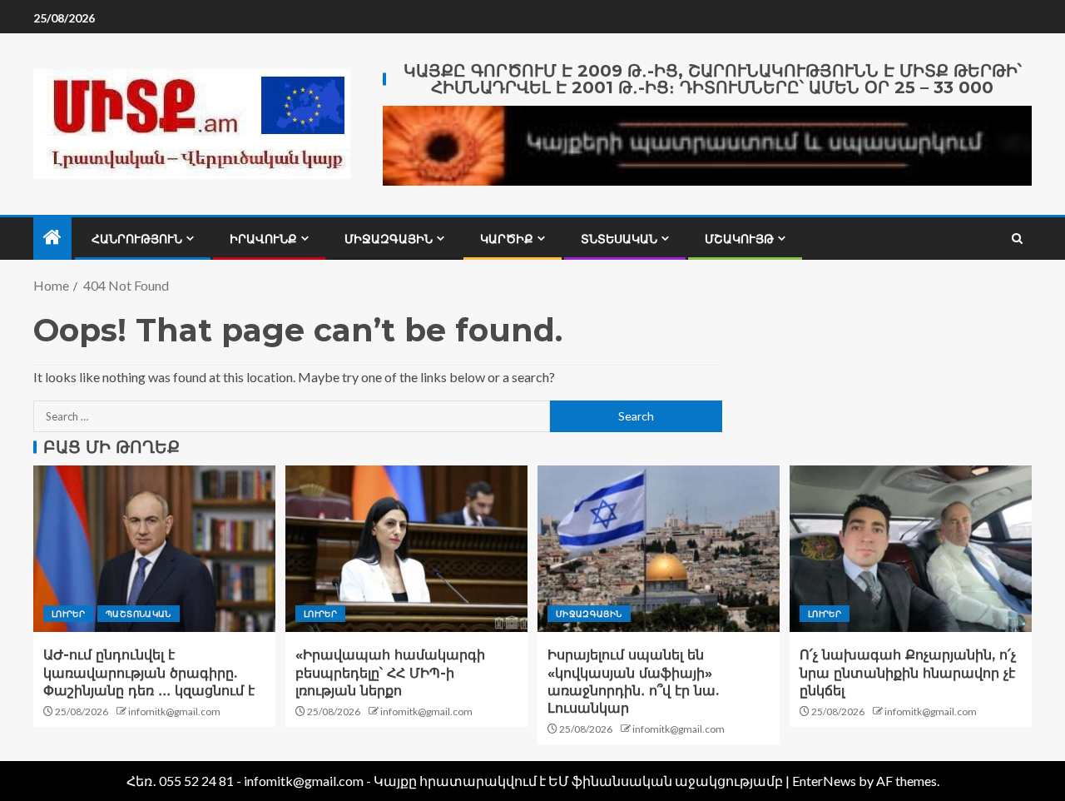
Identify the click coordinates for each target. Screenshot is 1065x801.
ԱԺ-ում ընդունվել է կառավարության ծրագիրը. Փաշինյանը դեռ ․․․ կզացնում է (149, 673)
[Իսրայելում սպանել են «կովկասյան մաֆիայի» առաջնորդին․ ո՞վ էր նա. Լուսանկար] (658, 548)
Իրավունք (263, 238)
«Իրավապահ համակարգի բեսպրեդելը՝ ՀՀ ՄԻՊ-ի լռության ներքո (390, 673)
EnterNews (824, 781)
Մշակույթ (739, 238)
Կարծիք (506, 238)
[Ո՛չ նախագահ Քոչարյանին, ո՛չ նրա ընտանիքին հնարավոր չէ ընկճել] (911, 548)
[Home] (52, 238)
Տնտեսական (619, 238)
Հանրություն (137, 238)
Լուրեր (68, 614)
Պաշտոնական (138, 614)
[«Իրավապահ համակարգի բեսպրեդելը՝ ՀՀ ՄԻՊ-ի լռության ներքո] (406, 548)
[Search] (1017, 238)
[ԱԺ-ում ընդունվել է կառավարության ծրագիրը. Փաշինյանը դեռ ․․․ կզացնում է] (154, 548)
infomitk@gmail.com (174, 711)
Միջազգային (388, 238)
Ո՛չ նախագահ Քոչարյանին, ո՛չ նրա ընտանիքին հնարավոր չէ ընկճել (908, 673)
